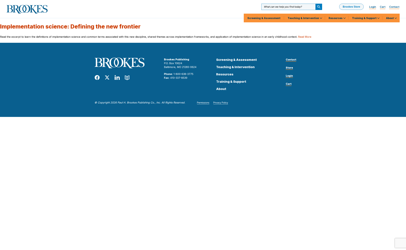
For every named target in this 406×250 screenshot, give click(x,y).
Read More (304, 36)
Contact (394, 6)
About (390, 18)
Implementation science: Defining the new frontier (70, 26)
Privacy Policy (220, 102)
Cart (382, 6)
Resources (336, 18)
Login (372, 6)
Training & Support (364, 18)
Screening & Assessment (263, 18)
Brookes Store (351, 6)
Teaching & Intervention (304, 18)
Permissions (203, 102)
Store (289, 67)
